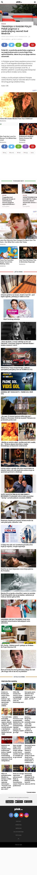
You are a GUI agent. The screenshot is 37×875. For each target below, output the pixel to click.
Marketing (19, 825)
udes (32, 152)
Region (3, 24)
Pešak (19, 152)
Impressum (18, 828)
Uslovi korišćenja (18, 832)
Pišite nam (18, 835)
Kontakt (18, 821)
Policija (26, 152)
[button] (2, 192)
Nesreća (11, 152)
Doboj (4, 152)
